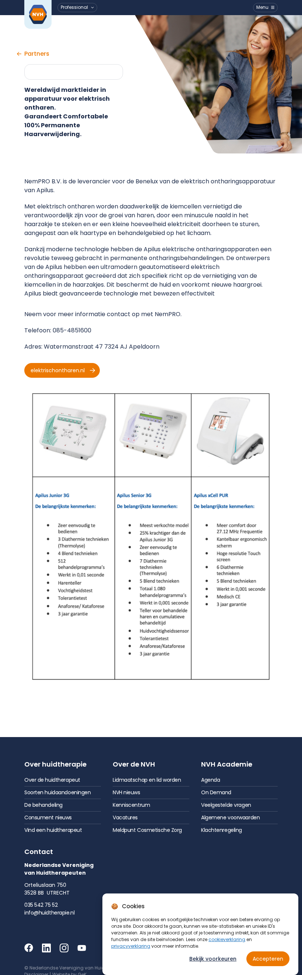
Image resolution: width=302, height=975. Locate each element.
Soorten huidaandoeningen (57, 792)
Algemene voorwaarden (230, 817)
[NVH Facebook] (28, 947)
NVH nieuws (126, 792)
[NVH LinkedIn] (46, 948)
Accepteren (268, 958)
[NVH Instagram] (64, 948)
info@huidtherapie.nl (49, 912)
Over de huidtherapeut (52, 780)
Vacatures (125, 817)
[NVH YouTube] (81, 948)
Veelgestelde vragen (226, 805)
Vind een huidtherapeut (53, 830)
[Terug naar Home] (38, 14)
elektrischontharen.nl (58, 370)
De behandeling (43, 805)
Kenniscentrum (131, 805)
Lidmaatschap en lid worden (147, 780)
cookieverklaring (226, 939)
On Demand (216, 792)
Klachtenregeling (221, 830)
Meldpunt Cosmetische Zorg (147, 830)
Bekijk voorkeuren (212, 958)
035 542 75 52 (40, 905)
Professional (74, 7)
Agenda (210, 780)
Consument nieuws (48, 817)
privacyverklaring (130, 946)
